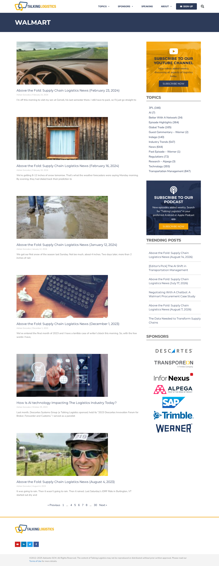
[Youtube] (17, 544)
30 (95, 505)
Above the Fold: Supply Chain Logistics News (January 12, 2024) (67, 245)
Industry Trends (158, 142)
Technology (156, 166)
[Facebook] (36, 544)
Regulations (156, 156)
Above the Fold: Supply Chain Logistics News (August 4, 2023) (66, 482)
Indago (153, 137)
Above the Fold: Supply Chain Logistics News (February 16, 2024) (68, 166)
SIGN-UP (188, 6)
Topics (102, 6)
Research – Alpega (160, 161)
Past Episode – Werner (163, 152)
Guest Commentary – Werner (167, 132)
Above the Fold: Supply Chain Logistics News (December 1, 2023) (68, 324)
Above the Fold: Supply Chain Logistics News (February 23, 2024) (68, 90)
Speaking (147, 6)
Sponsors (124, 6)
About (165, 6)
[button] (202, 6)
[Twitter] (30, 544)
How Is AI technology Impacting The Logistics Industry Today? (67, 403)
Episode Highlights (160, 122)
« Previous (54, 505)
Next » (103, 505)
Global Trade (156, 127)
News (152, 147)
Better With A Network (163, 117)
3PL (151, 108)
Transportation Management (166, 171)
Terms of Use (35, 561)
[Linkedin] (24, 544)
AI (150, 112)
